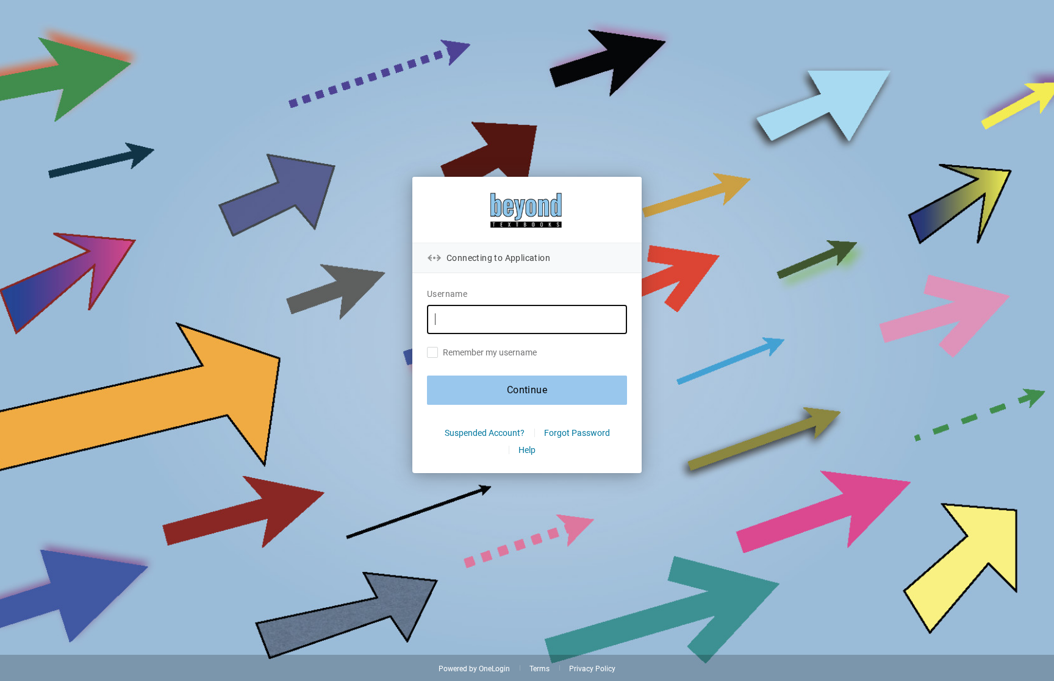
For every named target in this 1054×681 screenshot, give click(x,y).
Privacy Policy (592, 669)
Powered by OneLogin (474, 669)
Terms (539, 669)
